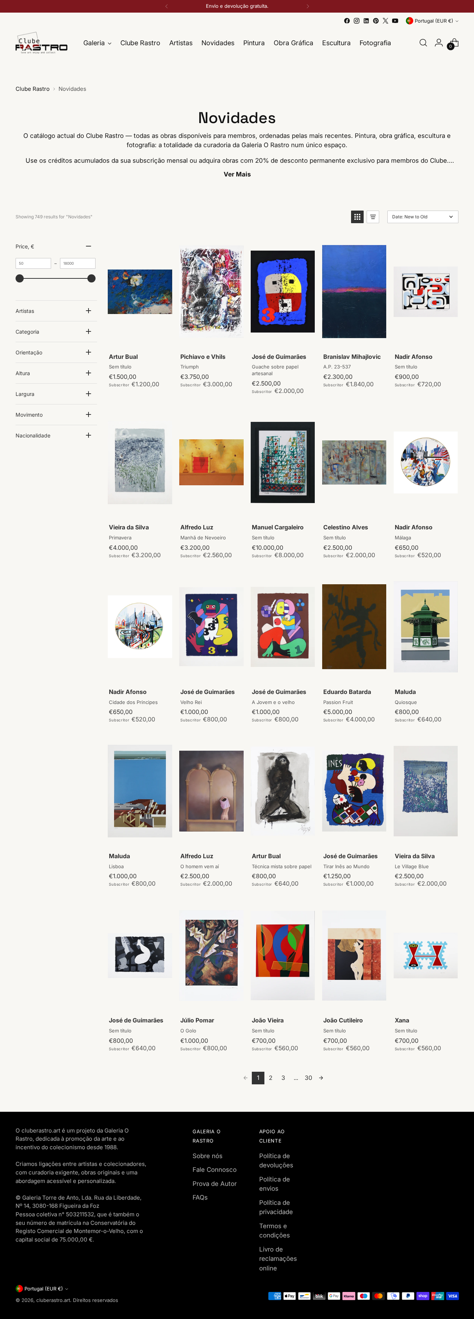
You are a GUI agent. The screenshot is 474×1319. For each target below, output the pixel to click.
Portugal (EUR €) (434, 21)
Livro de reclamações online (278, 1259)
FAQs (200, 1197)
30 (308, 1077)
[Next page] (321, 1078)
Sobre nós (208, 1156)
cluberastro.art (53, 1300)
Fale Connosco (215, 1169)
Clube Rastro (33, 88)
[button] (357, 217)
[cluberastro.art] (41, 43)
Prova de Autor (215, 1183)
